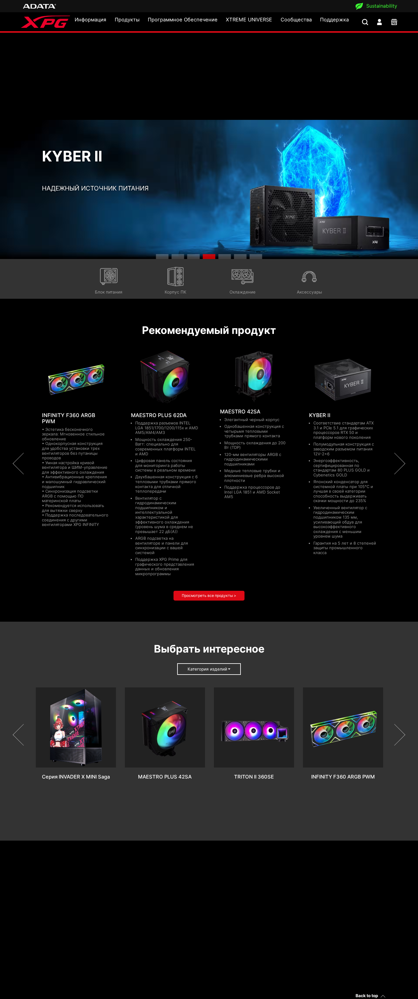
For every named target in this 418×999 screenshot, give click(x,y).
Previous (24, 464)
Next (394, 464)
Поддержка (334, 20)
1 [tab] (162, 256)
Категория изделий (207, 669)
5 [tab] (224, 256)
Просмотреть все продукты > (209, 595)
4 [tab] (209, 256)
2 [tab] (178, 256)
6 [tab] (240, 256)
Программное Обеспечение (183, 20)
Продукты (127, 20)
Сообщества (296, 20)
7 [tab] (255, 256)
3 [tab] (193, 256)
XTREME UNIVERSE (249, 20)
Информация (90, 20)
